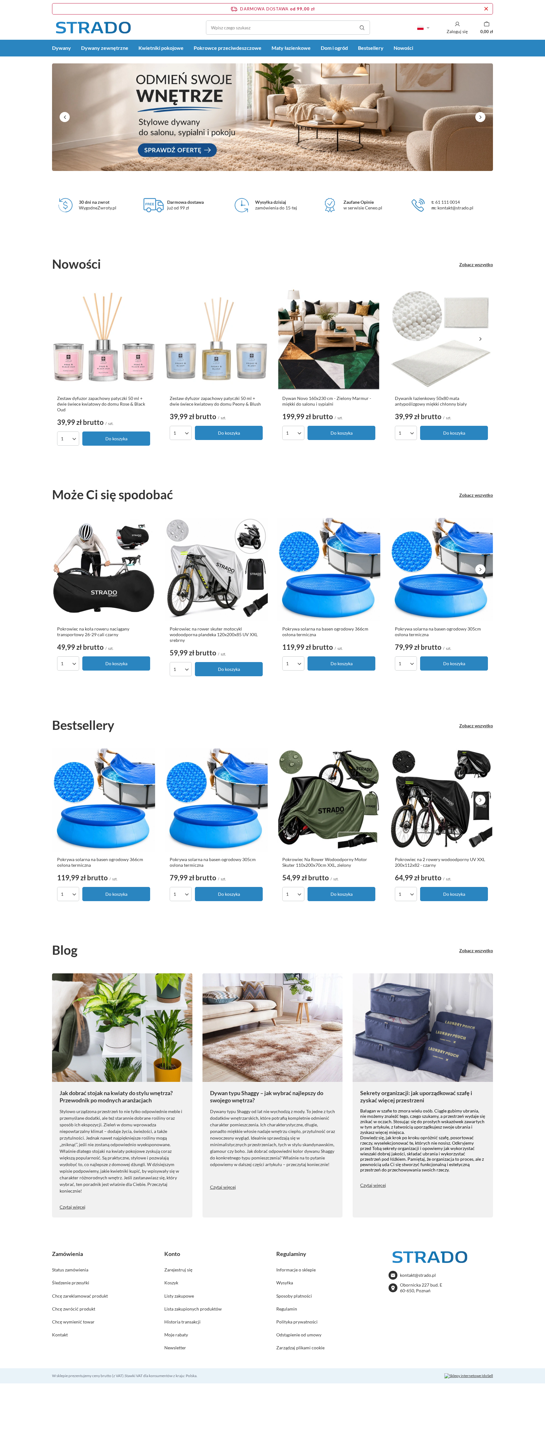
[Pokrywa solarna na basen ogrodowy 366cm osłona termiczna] (328, 569)
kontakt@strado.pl (418, 1275)
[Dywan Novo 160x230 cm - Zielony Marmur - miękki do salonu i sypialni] (328, 338)
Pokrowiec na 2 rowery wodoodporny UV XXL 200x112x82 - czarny (440, 862)
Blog (65, 950)
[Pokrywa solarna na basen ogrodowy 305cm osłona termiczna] (441, 569)
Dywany (61, 48)
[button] (65, 117)
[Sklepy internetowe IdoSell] (468, 1375)
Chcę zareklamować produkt (80, 1296)
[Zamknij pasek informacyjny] (486, 9)
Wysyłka (284, 1282)
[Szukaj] (362, 28)
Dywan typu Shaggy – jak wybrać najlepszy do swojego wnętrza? (266, 1096)
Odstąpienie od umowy (298, 1334)
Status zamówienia (70, 1269)
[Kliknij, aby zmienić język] (423, 28)
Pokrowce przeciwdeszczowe (227, 48)
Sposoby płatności (294, 1296)
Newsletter (175, 1347)
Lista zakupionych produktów (193, 1308)
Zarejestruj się (178, 1269)
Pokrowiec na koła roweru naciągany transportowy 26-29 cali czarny (93, 631)
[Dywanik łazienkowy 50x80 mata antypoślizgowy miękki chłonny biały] (441, 338)
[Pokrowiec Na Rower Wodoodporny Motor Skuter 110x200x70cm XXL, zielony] (328, 800)
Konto (172, 1253)
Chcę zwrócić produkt (73, 1308)
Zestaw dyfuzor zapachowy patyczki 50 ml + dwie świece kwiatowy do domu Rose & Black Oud (101, 404)
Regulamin (286, 1308)
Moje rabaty (176, 1334)
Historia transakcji (182, 1321)
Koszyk (171, 1282)
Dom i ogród (334, 48)
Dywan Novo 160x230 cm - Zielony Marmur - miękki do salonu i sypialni (326, 401)
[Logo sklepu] (93, 27)
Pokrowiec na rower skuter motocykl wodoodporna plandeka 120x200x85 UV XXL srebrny (214, 634)
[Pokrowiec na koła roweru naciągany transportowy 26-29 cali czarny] (103, 569)
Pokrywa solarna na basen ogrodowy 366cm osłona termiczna (325, 631)
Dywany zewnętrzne (104, 48)
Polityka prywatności (297, 1321)
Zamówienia (67, 1253)
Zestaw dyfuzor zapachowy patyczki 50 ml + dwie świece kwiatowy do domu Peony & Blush (215, 401)
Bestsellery (371, 48)
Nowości (403, 48)
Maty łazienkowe (291, 48)
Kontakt (60, 1334)
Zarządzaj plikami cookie (300, 1347)
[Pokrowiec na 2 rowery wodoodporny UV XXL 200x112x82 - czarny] (441, 800)
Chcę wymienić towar (73, 1321)
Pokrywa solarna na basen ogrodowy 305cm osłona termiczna (438, 631)
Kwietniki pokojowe (161, 48)
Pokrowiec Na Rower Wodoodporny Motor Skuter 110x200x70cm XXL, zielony (324, 862)
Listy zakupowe (179, 1296)
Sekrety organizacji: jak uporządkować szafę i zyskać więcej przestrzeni (416, 1096)
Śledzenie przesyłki (70, 1282)
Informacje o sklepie (296, 1269)
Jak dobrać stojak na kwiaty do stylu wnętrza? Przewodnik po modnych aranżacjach (116, 1096)
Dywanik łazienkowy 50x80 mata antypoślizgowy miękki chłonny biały (431, 401)
